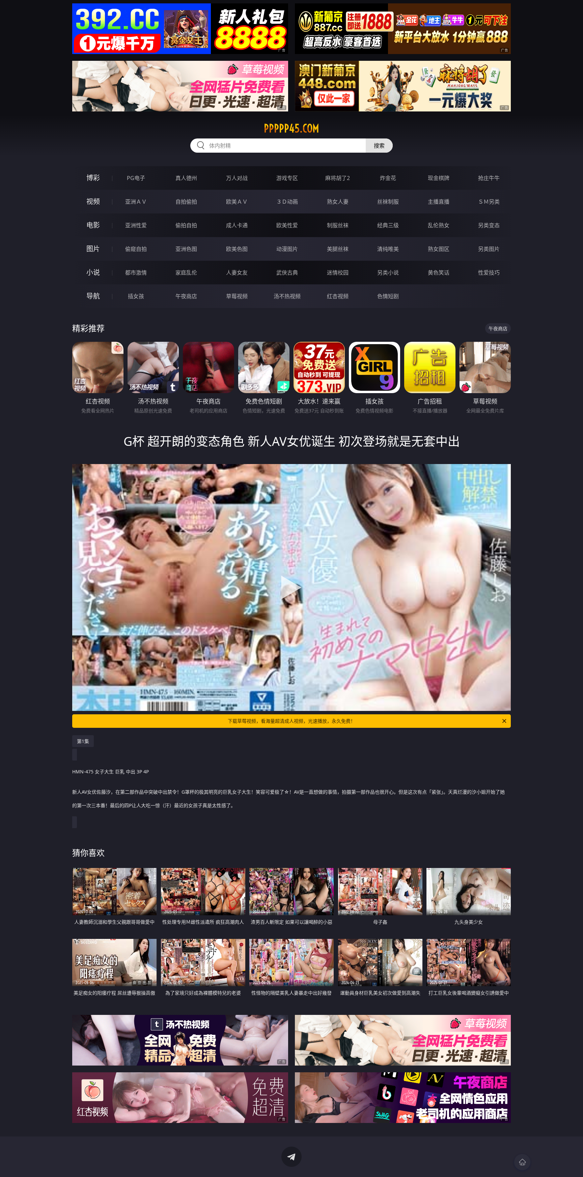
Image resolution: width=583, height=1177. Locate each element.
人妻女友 (237, 272)
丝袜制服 (388, 201)
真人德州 (186, 178)
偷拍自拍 (186, 225)
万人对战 (237, 178)
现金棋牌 (438, 178)
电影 (93, 225)
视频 (93, 201)
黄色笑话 (438, 272)
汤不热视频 (287, 296)
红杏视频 (338, 296)
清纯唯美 (388, 249)
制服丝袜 (338, 225)
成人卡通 (237, 225)
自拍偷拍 (186, 201)
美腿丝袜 (338, 249)
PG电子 (136, 178)
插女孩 (136, 296)
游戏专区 (287, 178)
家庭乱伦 (186, 272)
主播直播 (438, 201)
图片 (93, 248)
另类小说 (388, 272)
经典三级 (388, 225)
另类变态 (489, 225)
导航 (93, 296)
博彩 (93, 177)
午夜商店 (186, 296)
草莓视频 (237, 296)
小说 (93, 272)
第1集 (83, 741)
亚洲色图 (186, 249)
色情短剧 (388, 296)
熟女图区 (438, 249)
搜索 (379, 145)
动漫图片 (287, 249)
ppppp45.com (291, 128)
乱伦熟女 (438, 225)
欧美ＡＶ (237, 201)
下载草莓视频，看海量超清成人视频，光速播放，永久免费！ (291, 721)
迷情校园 (338, 272)
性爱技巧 (489, 272)
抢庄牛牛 (489, 178)
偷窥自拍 (136, 249)
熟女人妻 (338, 201)
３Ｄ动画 (287, 201)
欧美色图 (237, 249)
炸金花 (388, 178)
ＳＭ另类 (489, 201)
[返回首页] (522, 1162)
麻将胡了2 (337, 178)
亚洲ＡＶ (136, 201)
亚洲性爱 (136, 225)
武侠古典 (287, 272)
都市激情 (136, 272)
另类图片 (489, 249)
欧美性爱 (287, 225)
